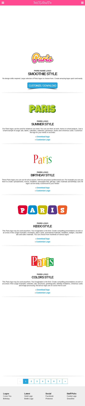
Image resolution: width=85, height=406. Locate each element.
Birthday (6, 399)
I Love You (7, 396)
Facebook (49, 396)
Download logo (43, 137)
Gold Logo (28, 396)
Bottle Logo (28, 399)
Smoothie (70, 399)
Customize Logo (43, 140)
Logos (6, 393)
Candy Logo (71, 396)
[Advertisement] (42, 27)
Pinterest (49, 399)
